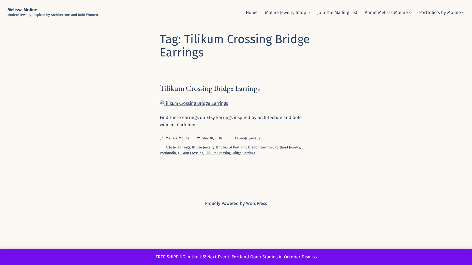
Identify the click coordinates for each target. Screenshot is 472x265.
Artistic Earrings (178, 147)
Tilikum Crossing (190, 153)
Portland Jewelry (287, 147)
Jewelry (255, 138)
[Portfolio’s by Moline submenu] (463, 12)
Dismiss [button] (309, 257)
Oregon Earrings (260, 147)
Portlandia (168, 153)
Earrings (241, 138)
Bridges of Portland (231, 147)
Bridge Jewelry (203, 147)
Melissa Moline (22, 10)
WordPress (256, 203)
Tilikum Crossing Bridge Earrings (210, 88)
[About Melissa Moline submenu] (410, 12)
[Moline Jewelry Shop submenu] (309, 12)
